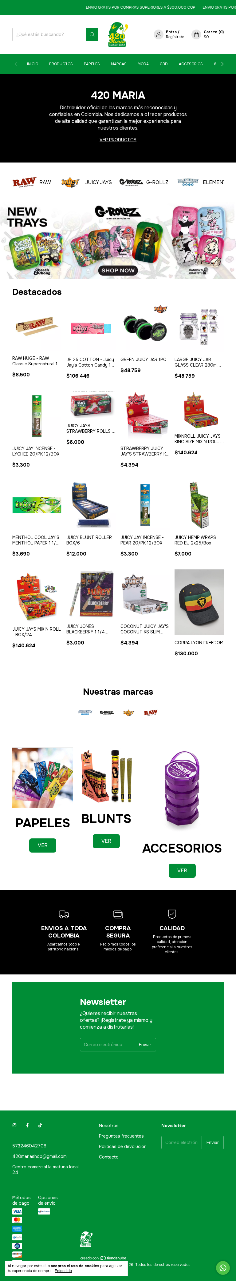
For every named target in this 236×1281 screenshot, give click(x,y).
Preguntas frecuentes (121, 1136)
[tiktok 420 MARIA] (40, 1125)
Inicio (32, 64)
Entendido (63, 1271)
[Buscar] (92, 34)
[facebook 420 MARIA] (27, 1125)
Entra (171, 32)
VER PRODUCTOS (118, 140)
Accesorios (191, 64)
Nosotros (109, 1125)
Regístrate (175, 36)
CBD (164, 64)
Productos (61, 64)
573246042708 (29, 1146)
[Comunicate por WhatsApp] (223, 1268)
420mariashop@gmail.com (39, 1156)
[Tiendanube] (104, 1259)
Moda (143, 64)
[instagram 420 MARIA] (14, 1125)
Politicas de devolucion (123, 1146)
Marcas (119, 64)
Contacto (109, 1157)
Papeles (92, 64)
